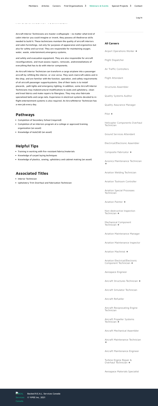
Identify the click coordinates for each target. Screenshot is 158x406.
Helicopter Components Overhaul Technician (123, 124)
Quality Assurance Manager (120, 104)
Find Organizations (73, 5)
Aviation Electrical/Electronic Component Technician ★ (121, 261)
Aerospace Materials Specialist (122, 371)
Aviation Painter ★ (115, 201)
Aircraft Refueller (114, 298)
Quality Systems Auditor (118, 95)
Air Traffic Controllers (117, 69)
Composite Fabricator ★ (118, 152)
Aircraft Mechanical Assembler (122, 330)
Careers (57, 5)
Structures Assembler (117, 86)
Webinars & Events (98, 5)
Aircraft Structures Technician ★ (123, 280)
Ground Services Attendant (120, 134)
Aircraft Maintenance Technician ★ (123, 340)
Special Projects (120, 5)
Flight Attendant (114, 77)
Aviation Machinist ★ (116, 251)
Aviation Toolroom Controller (121, 181)
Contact (138, 5)
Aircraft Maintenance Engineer (122, 351)
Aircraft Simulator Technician (121, 289)
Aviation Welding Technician (120, 172)
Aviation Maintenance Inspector (122, 242)
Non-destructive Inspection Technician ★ (120, 212)
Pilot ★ (109, 113)
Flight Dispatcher (114, 60)
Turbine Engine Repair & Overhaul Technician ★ (118, 361)
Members (33, 5)
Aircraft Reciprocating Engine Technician (121, 309)
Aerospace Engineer (116, 272)
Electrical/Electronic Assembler (122, 143)
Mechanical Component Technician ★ (118, 223)
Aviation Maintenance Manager (122, 233)
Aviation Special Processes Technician (119, 191)
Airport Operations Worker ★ (121, 51)
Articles (45, 5)
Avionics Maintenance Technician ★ (123, 162)
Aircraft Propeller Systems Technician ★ (119, 320)
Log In (139, 17)
